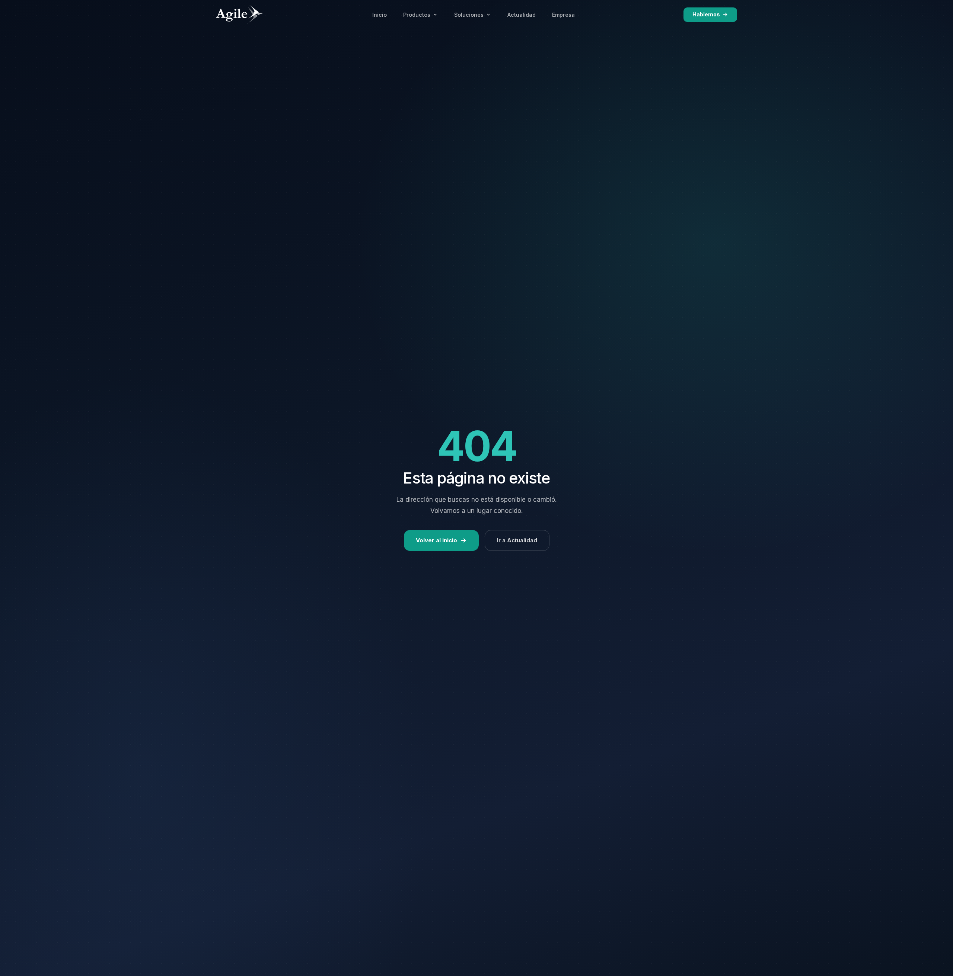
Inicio (379, 15)
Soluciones (469, 15)
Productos (416, 15)
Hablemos (706, 14)
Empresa (563, 15)
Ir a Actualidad (517, 540)
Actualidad (521, 15)
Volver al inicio (436, 540)
